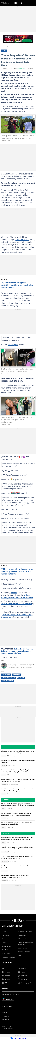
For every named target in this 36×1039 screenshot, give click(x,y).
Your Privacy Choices (20, 1038)
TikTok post (13, 344)
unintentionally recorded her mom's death (17, 596)
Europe (3, 774)
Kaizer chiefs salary (8, 677)
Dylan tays (20, 677)
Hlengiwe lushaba (8, 680)
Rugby (3, 765)
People (9, 47)
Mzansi (14, 592)
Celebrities (4, 851)
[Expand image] (34, 116)
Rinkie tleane (6, 674)
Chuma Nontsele (21, 68)
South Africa (5, 784)
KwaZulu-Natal (22, 239)
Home (3, 47)
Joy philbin (16, 674)
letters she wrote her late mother (16, 603)
